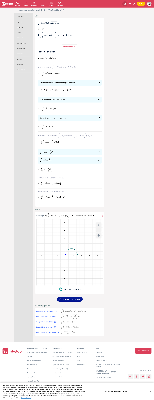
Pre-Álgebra (20, 16)
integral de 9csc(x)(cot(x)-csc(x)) (47, 311)
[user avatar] (149, 4)
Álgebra (19, 22)
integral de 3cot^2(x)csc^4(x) (46, 327)
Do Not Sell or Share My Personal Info (117, 391)
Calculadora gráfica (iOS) (60, 369)
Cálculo (19, 32)
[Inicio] (12, 351)
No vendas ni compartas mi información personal (108, 365)
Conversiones (21, 70)
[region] (77, 391)
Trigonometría (21, 48)
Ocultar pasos (68, 46)
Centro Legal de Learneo (103, 377)
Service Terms (100, 356)
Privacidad (99, 352)
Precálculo (20, 27)
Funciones (20, 38)
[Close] (150, 391)
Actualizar (141, 4)
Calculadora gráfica (33, 381)
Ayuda (79, 360)
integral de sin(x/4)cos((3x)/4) (46, 316)
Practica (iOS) (56, 373)
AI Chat (29, 356)
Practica (29, 369)
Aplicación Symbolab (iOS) (60, 365)
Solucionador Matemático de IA (37, 352)
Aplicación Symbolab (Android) (62, 352)
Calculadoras (31, 377)
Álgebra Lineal (21, 43)
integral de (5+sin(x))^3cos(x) (46, 322)
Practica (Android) (58, 360)
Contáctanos (81, 365)
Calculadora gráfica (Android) (61, 356)
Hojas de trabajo (32, 365)
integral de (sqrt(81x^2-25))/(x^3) (47, 332)
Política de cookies (101, 360)
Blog (78, 356)
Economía (20, 64)
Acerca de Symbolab (83, 352)
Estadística (20, 54)
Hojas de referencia (33, 373)
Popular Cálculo (25, 10)
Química (19, 59)
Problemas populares (34, 360)
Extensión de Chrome (58, 377)
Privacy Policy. (26, 398)
